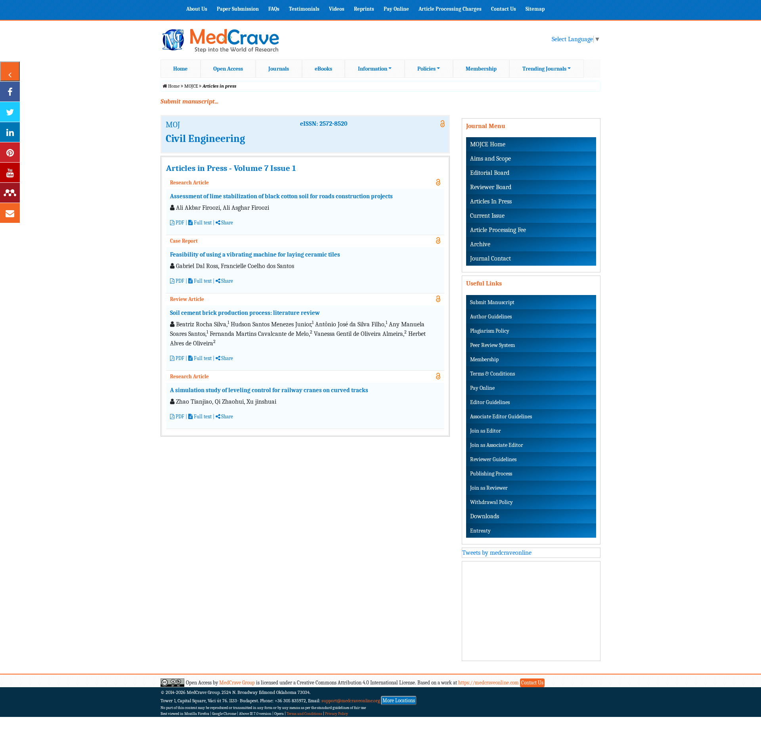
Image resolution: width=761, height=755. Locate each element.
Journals (278, 68)
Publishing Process (491, 473)
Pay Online (396, 9)
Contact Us (503, 9)
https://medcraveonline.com (489, 683)
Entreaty (480, 530)
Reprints (364, 9)
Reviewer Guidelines (493, 459)
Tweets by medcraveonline (497, 552)
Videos (336, 9)
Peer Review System (492, 345)
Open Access (228, 68)
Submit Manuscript (492, 302)
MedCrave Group (237, 683)
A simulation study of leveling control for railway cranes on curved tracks (269, 390)
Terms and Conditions (304, 713)
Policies (426, 68)
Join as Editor (485, 430)
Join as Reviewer (489, 488)
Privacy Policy (336, 713)
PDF (179, 223)
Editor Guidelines (490, 402)
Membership (481, 68)
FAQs (273, 9)
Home (180, 68)
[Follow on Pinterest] (10, 152)
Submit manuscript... (189, 101)
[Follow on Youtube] (10, 172)
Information (372, 68)
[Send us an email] (10, 213)
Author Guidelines (491, 316)
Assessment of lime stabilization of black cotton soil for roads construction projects (281, 196)
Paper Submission (238, 9)
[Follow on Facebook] (10, 92)
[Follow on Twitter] (10, 112)
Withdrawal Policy (491, 502)
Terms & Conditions (492, 373)
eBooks (323, 68)
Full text (202, 223)
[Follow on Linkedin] (10, 132)
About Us (196, 9)
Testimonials (304, 9)
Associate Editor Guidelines (501, 416)
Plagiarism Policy (489, 331)
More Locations (398, 700)
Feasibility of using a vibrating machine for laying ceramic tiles (255, 254)
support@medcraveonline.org (350, 700)
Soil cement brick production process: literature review (245, 312)
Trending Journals (544, 68)
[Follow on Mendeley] (10, 193)
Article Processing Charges (450, 9)
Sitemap (535, 9)
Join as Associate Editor (496, 445)
